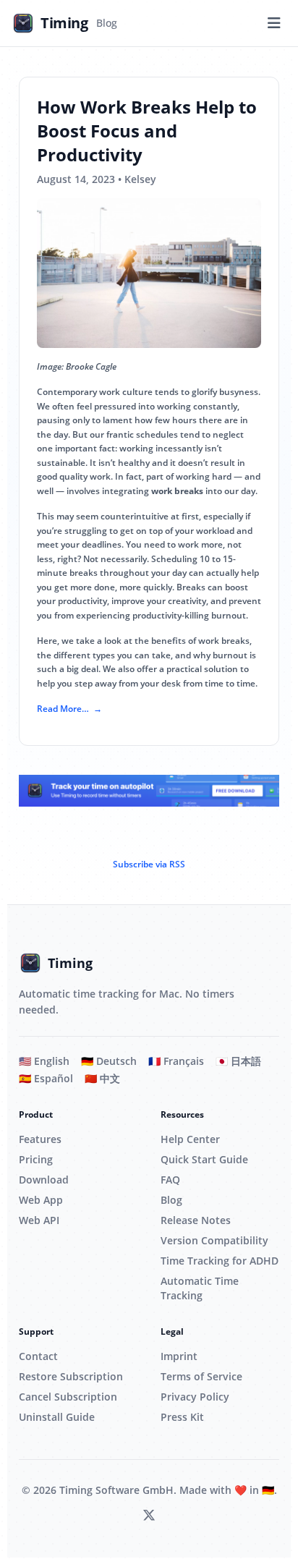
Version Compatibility (214, 1240)
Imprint (179, 1356)
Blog (171, 1200)
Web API (39, 1220)
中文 (102, 1078)
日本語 (238, 1061)
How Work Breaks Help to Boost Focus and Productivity (147, 130)
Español (46, 1078)
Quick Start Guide (204, 1159)
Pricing (36, 1159)
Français (176, 1061)
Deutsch (109, 1061)
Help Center (190, 1139)
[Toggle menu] (274, 23)
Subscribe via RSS (149, 864)
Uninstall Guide (57, 1417)
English (44, 1061)
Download (44, 1179)
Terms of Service (201, 1376)
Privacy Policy (195, 1396)
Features (40, 1139)
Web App (41, 1200)
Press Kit (182, 1417)
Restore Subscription (71, 1376)
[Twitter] (149, 1516)
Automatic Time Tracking (200, 1288)
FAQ (170, 1179)
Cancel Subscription (68, 1396)
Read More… (63, 708)
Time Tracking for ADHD (219, 1260)
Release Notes (196, 1220)
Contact (38, 1356)
